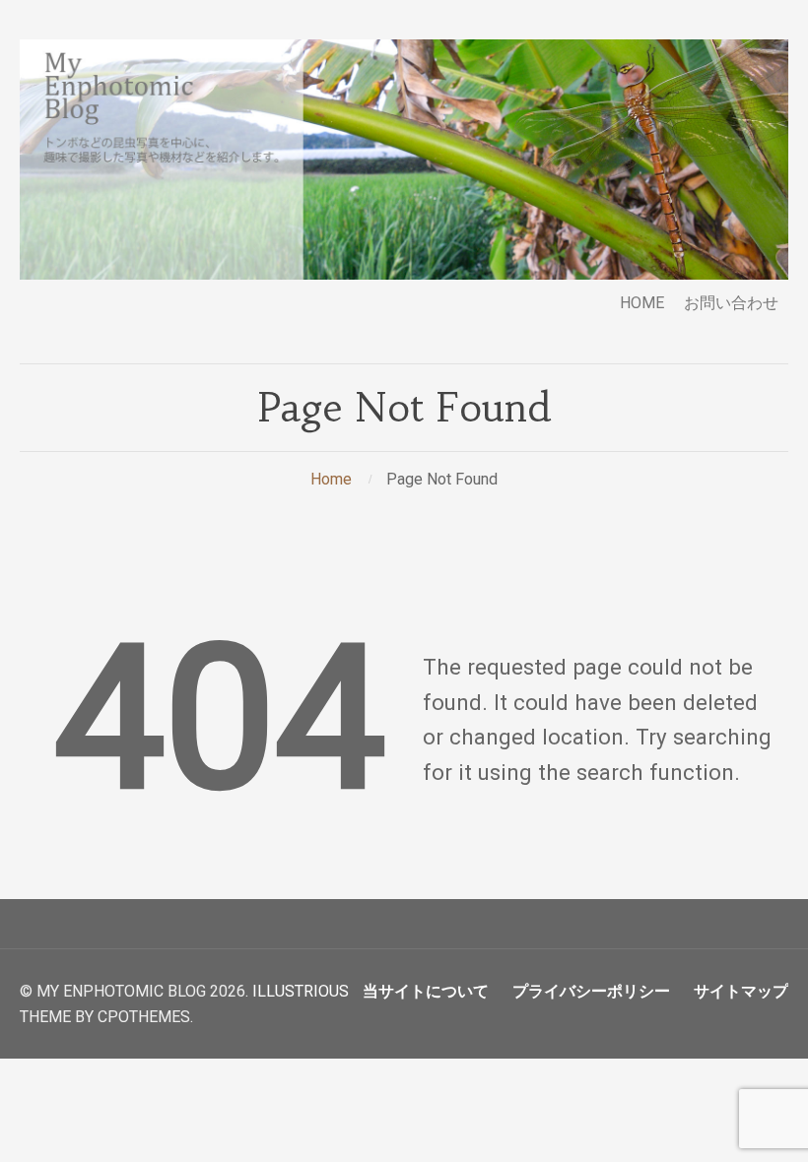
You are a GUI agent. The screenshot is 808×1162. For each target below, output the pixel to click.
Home (331, 479)
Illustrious (300, 991)
